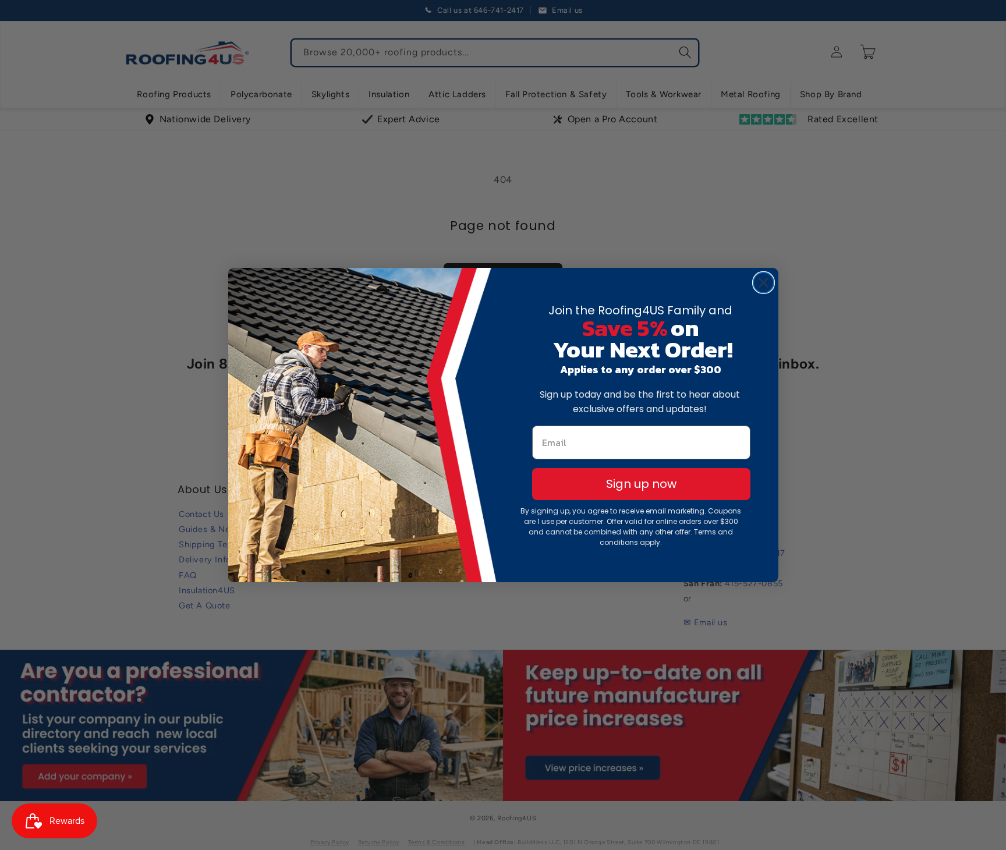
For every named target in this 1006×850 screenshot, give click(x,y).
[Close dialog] (763, 282)
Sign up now (641, 484)
